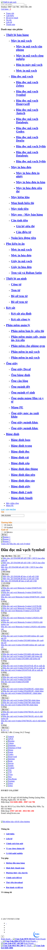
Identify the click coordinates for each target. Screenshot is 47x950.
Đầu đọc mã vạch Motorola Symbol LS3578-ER (20, 611)
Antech (9, 525)
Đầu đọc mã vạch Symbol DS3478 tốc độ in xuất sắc (22, 670)
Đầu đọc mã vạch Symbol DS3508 (15, 682)
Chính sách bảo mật (14, 843)
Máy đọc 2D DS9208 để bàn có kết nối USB (19, 581)
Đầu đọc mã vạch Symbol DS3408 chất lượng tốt (20, 659)
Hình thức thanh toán (15, 868)
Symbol (10, 527)
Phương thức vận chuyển (17, 873)
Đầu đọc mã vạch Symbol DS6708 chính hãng (19, 705)
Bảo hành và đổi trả (14, 887)
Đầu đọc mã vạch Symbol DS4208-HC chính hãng (21, 693)
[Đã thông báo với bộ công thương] (15, 822)
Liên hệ (9, 839)
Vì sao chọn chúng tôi (15, 848)
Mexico (10, 532)
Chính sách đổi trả (14, 878)
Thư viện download (14, 882)
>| (8, 730)
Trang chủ (5, 544)
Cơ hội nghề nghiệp (14, 853)
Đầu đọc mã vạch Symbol (20, 544)
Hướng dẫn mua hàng (15, 863)
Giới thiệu (10, 834)
